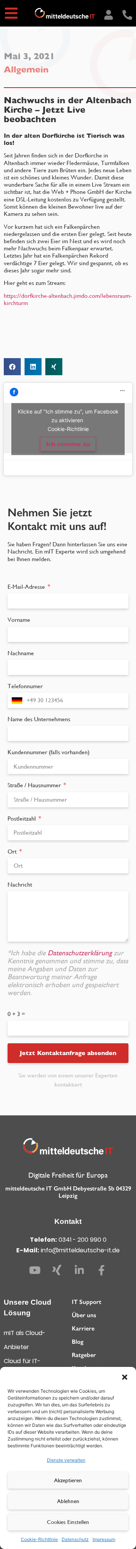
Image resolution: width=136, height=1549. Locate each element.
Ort (13, 851)
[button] (124, 1376)
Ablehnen (68, 1501)
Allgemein (26, 69)
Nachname (21, 653)
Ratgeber (84, 1355)
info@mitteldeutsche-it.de (80, 1250)
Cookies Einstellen (68, 1522)
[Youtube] (35, 1270)
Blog (77, 1341)
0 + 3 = (16, 1013)
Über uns (84, 1315)
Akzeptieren (68, 1480)
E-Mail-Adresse (27, 586)
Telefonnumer (25, 686)
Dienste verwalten (66, 1460)
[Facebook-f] (101, 1270)
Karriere (83, 1328)
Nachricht (20, 884)
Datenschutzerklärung (81, 953)
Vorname (19, 619)
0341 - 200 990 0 (83, 1239)
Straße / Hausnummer (35, 785)
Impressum (104, 1539)
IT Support (86, 1301)
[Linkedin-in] (79, 1270)
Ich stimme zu (68, 443)
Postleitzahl (22, 818)
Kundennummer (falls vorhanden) (49, 752)
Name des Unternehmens (39, 719)
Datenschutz (75, 1539)
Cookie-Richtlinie (39, 1539)
